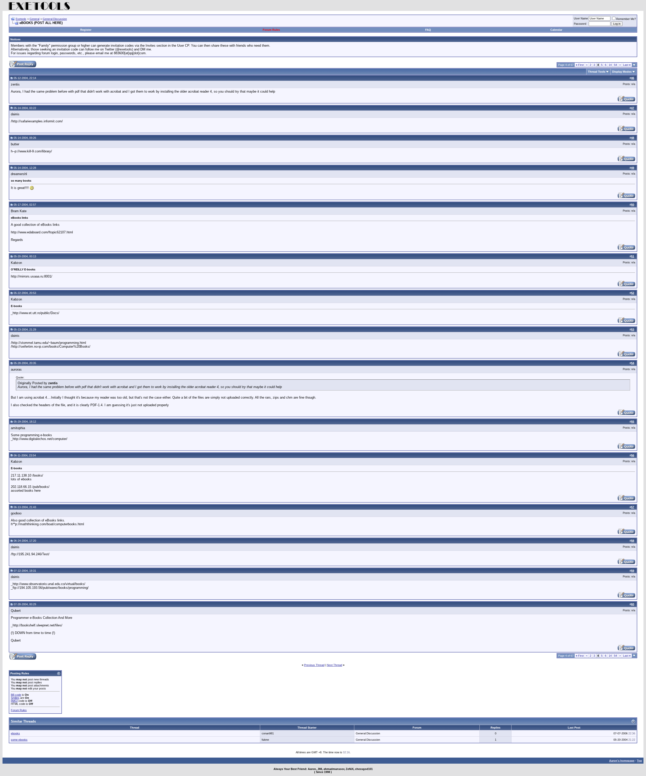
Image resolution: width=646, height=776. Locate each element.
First (580, 64)
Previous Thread (314, 665)
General (34, 18)
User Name (581, 18)
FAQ (428, 29)
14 (610, 64)
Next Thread (334, 665)
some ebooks (19, 739)
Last (627, 64)
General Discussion (55, 18)
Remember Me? (626, 18)
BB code (16, 694)
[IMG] (14, 700)
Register (85, 29)
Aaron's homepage (621, 760)
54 (615, 64)
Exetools (21, 18)
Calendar (556, 29)
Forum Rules (271, 29)
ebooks (15, 733)
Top (639, 760)
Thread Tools (596, 71)
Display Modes (622, 71)
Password (580, 23)
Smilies (15, 697)
